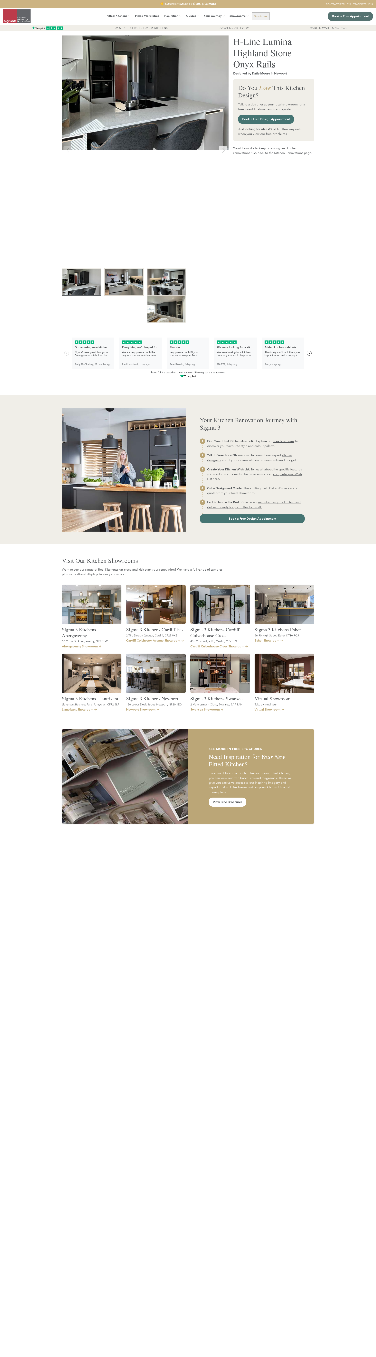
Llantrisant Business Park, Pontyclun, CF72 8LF (90, 704)
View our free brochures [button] (270, 134)
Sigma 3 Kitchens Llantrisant (90, 698)
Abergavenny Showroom (80, 646)
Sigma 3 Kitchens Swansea (216, 698)
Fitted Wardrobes (147, 16)
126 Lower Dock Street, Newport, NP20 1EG (154, 704)
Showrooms (238, 16)
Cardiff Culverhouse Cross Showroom (217, 646)
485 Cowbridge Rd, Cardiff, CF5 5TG (213, 641)
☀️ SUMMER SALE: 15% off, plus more (188, 4)
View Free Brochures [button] (227, 802)
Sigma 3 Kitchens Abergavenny (79, 632)
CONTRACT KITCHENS (338, 3)
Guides (191, 16)
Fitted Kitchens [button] (117, 16)
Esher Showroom (267, 640)
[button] (260, 16)
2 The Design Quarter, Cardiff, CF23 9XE (151, 635)
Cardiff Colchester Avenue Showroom (153, 640)
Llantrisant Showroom (77, 709)
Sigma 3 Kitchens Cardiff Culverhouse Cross (215, 632)
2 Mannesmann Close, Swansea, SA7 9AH (216, 704)
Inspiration (171, 16)
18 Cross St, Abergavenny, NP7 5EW (85, 641)
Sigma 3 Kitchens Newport (152, 698)
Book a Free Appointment (350, 16)
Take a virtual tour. (266, 704)
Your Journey (213, 16)
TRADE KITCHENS (363, 3)
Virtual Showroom (272, 698)
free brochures (283, 441)
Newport (280, 73)
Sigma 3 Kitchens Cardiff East (155, 629)
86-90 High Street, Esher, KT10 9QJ (277, 635)
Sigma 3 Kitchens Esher (278, 629)
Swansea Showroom (205, 709)
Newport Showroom (140, 709)
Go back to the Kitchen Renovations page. (282, 153)
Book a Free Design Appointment (266, 119)
